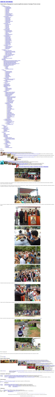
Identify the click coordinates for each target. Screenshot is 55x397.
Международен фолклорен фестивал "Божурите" (11, 61)
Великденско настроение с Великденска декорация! (15, 161)
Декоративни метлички (9, 34)
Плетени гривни (8, 19)
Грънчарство (7, 73)
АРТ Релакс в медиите (9, 147)
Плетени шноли (8, 20)
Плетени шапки (8, 22)
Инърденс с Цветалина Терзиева (8, 152)
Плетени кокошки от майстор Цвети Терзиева (11, 384)
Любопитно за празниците (9, 93)
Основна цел (6, 129)
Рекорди (7, 87)
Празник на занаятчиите (10, 116)
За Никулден (7, 12)
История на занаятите (9, 71)
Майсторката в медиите (7, 55)
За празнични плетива (9, 120)
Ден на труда (9, 109)
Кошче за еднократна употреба (10, 54)
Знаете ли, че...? (8, 89)
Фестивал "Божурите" (9, 137)
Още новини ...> (20, 157)
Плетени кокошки (8, 44)
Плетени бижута (6, 16)
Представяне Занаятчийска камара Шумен (10, 62)
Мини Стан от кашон (9, 53)
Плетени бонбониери (9, 30)
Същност (7, 66)
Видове (7, 67)
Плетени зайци (8, 41)
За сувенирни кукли (10, 124)
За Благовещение (9, 106)
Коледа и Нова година (10, 113)
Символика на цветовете (9, 21)
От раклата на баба (5, 128)
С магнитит (7, 27)
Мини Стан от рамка (9, 52)
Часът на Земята (9, 108)
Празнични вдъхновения (9, 102)
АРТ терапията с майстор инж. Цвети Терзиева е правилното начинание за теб (16, 375)
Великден (8, 111)
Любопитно (5, 86)
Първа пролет (8, 10)
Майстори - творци (6, 131)
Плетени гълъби (8, 37)
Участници (7, 146)
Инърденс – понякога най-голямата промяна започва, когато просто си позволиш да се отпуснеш (25, 153)
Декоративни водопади (9, 31)
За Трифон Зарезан (8, 7)
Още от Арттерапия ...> (12, 377)
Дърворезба (7, 74)
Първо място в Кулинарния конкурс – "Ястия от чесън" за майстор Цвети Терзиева (39, 368)
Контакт (3, 125)
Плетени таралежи (8, 39)
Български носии (8, 81)
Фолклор (5, 82)
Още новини (6, 135)
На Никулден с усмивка (10, 100)
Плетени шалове (8, 45)
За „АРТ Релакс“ (8, 145)
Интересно (7, 90)
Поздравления (8, 103)
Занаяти (5, 70)
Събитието (7, 140)
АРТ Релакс (5, 143)
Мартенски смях (9, 98)
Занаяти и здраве (6, 78)
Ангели (7, 32)
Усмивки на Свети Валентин (11, 96)
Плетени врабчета (8, 36)
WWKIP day (5, 139)
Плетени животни (6, 35)
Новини (20, 164)
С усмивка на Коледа (10, 101)
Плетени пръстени (8, 17)
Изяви (5, 133)
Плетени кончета (8, 38)
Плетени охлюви (8, 43)
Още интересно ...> (15, 386)
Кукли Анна (7, 26)
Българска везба (8, 72)
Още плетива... (8, 123)
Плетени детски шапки (9, 46)
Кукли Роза (7, 25)
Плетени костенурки (9, 40)
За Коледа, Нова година (9, 13)
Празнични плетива (7, 6)
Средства (7, 68)
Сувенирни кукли (8, 24)
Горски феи (7, 33)
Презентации (4, 59)
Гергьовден (9, 110)
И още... (3, 69)
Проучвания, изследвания (9, 79)
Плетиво (3, 5)
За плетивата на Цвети (7, 119)
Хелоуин (8, 118)
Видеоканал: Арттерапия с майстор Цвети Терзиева (16, 376)
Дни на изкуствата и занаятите (10, 138)
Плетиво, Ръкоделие (8, 88)
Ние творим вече (6, 56)
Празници (5, 91)
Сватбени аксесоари (8, 14)
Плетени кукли (6, 23)
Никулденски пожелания (11, 115)
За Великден (7, 11)
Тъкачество (7, 77)
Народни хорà (8, 83)
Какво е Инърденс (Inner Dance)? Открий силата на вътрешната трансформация (25, 155)
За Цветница (9, 107)
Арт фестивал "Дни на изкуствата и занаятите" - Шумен (12, 60)
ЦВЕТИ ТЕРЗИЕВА (6, 1)
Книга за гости (6, 127)
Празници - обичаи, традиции (10, 92)
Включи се (5, 57)
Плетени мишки (8, 42)
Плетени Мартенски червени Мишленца (22, 163)
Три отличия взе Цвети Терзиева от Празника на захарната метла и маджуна (29, 366)
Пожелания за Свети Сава (11, 114)
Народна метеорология (9, 94)
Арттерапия (4, 49)
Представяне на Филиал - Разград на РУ (10, 64)
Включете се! (7, 141)
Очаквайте (5, 130)
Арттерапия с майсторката (8, 50)
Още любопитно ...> (11, 391)
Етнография (5, 80)
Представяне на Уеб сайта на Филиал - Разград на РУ (11, 63)
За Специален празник (9, 15)
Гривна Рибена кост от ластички (10, 51)
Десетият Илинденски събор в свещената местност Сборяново (33, 166)
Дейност (7, 144)
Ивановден (8, 117)
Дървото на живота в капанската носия (13, 390)
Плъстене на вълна (8, 76)
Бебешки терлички (8, 47)
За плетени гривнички (10, 122)
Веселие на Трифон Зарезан (11, 97)
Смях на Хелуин (9, 99)
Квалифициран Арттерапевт (8, 58)
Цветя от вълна (8, 48)
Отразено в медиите (7, 134)
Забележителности (6, 84)
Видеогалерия (6, 136)
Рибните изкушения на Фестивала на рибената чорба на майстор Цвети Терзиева (45, 360)
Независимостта (9, 112)
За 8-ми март (7, 9)
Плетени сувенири (6, 29)
